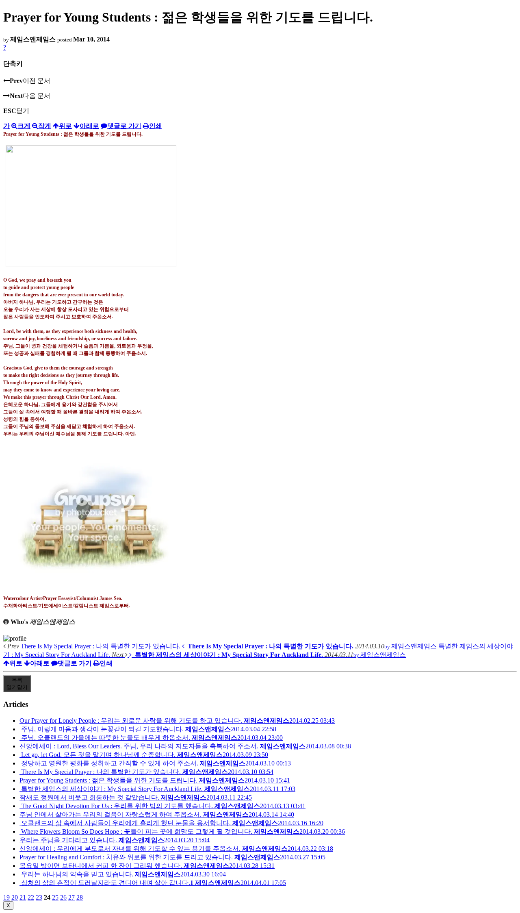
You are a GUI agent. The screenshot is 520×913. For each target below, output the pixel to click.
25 (55, 897)
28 (79, 897)
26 (63, 897)
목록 (17, 683)
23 (39, 897)
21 (23, 897)
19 (6, 897)
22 (31, 897)
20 (14, 897)
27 (71, 897)
